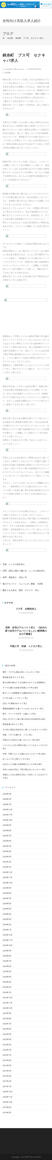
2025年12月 (7, 809)
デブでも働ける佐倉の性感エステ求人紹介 (20, 687)
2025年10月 (7, 820)
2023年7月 (7, 961)
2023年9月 (7, 950)
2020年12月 (7, 1091)
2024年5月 (7, 908)
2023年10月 (7, 945)
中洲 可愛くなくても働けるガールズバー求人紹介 (24, 753)
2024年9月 (7, 888)
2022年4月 (7, 1039)
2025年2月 (7, 861)
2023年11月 (7, 940)
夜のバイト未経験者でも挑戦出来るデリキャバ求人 (24, 693)
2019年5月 (7, 1112)
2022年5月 (7, 1034)
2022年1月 (7, 1055)
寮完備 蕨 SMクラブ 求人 (13, 724)
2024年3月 (7, 919)
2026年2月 (7, 799)
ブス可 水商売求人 (26, 608)
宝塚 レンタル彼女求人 (14, 564)
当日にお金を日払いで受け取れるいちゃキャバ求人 (24, 769)
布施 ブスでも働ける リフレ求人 (18, 734)
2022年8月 (7, 1018)
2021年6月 (7, 1060)
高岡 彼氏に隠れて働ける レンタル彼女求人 (24, 570)
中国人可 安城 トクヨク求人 (26, 646)
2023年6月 (7, 966)
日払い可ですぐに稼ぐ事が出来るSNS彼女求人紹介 (24, 719)
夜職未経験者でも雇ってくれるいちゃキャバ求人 (23, 708)
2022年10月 (7, 1008)
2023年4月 (7, 976)
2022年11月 (7, 1002)
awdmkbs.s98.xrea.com (14, 69)
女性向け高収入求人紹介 (22, 20)
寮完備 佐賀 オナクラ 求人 (14, 677)
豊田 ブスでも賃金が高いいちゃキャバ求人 (21, 672)
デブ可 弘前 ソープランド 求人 (15, 698)
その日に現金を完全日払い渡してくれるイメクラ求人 (25, 729)
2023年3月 (7, 982)
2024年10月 (7, 882)
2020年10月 (7, 1102)
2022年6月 (7, 1029)
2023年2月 (7, 987)
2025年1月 (7, 867)
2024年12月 (7, 872)
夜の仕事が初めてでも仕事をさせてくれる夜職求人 (24, 682)
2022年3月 (7, 1044)
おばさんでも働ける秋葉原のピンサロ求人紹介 (22, 764)
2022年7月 (7, 1023)
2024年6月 (7, 903)
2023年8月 (7, 955)
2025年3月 (7, 856)
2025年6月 (7, 840)
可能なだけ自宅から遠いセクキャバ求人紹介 (21, 740)
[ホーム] (3, 38)
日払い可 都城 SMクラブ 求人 (15, 703)
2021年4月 (7, 1070)
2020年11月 (7, 1097)
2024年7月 (7, 898)
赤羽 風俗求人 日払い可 (15, 577)
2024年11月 (7, 877)
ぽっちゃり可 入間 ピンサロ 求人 (16, 759)
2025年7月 (7, 835)
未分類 (7, 72)
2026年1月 (7, 804)
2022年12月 (7, 997)
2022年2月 (7, 1049)
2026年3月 (7, 794)
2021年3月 (7, 1076)
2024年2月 (7, 924)
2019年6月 (7, 1107)
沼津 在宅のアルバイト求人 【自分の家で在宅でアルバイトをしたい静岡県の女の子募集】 (26, 630)
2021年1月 (7, 1086)
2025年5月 (7, 846)
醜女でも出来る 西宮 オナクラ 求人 (21, 590)
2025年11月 (7, 814)
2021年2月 (7, 1081)
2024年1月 (7, 929)
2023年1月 (7, 992)
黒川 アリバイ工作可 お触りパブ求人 (19, 713)
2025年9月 (7, 825)
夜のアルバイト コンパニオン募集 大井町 (23, 583)
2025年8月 (7, 830)
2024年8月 (7, 893)
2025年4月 (7, 851)
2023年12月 (7, 934)
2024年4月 (7, 914)
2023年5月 (7, 971)
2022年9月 (7, 1013)
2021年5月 (7, 1065)
